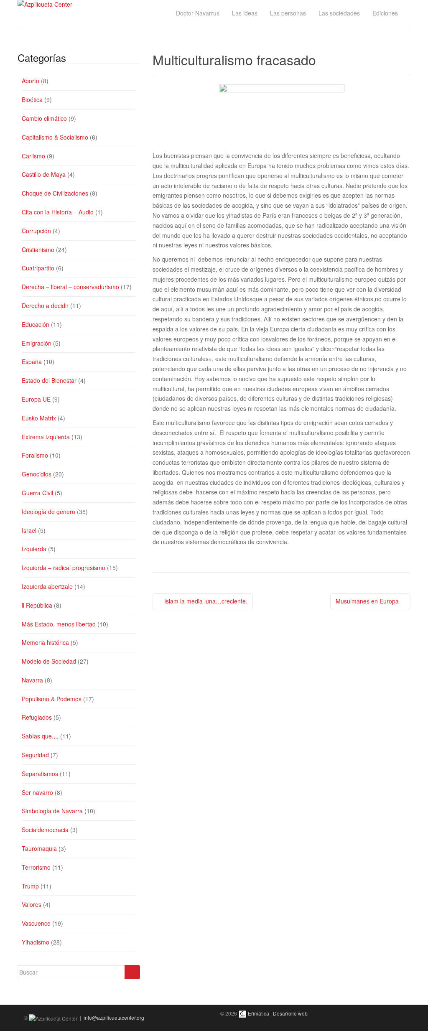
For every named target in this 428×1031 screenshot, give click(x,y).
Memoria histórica (45, 642)
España (32, 361)
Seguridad (35, 755)
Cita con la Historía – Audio (58, 212)
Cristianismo (38, 249)
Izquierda (34, 549)
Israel (29, 530)
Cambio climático (44, 118)
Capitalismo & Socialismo (55, 137)
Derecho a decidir (45, 305)
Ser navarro (37, 792)
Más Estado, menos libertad (59, 624)
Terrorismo (36, 867)
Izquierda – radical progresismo (63, 567)
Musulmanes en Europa (368, 601)
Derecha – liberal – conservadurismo (70, 287)
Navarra (32, 680)
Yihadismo (35, 942)
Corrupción (36, 231)
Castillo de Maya (44, 174)
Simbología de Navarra (52, 811)
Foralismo (35, 455)
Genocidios (36, 474)
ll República (37, 605)
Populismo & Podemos (52, 699)
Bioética (32, 99)
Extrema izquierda (46, 437)
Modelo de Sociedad (49, 661)
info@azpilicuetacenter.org (114, 1017)
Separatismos (40, 773)
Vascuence (36, 923)
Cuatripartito (38, 268)
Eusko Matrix (39, 418)
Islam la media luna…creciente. (205, 601)
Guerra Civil (37, 493)
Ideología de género (48, 511)
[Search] (132, 972)
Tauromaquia (39, 848)
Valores (31, 904)
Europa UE (36, 399)
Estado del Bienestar (49, 380)
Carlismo (33, 156)
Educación (35, 324)
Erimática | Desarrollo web (277, 1013)
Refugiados (37, 717)
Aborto (30, 80)
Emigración (36, 343)
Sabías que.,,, (40, 736)
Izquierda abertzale (47, 586)
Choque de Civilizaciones (55, 193)
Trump (30, 886)
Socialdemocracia (45, 829)
